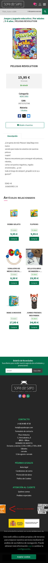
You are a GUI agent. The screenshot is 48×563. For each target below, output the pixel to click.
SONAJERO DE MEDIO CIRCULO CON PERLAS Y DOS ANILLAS (14, 269)
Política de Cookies (24, 478)
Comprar (14, 239)
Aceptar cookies (23, 557)
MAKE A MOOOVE (14, 312)
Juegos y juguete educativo (18, 18)
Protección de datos (24, 475)
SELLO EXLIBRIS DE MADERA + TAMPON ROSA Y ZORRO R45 (34, 269)
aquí (30, 546)
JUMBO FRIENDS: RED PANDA (34, 313)
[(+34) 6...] (28, 396)
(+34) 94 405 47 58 (24, 423)
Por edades (38, 18)
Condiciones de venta (24, 471)
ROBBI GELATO (13, 224)
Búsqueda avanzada (34, 11)
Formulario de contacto (24, 431)
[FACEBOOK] (20, 396)
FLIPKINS (34, 224)
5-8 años (9, 21)
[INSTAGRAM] (24, 396)
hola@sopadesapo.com (24, 427)
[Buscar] (45, 11)
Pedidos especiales (24, 495)
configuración (23, 549)
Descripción (12, 136)
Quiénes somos (24, 491)
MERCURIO (24, 96)
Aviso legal (24, 467)
